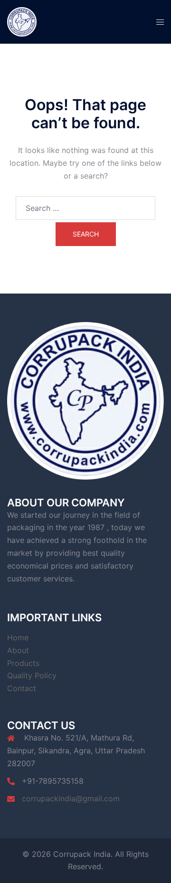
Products (23, 663)
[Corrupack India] (22, 21)
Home (17, 637)
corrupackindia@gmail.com (71, 798)
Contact (21, 688)
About (18, 650)
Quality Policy (32, 675)
